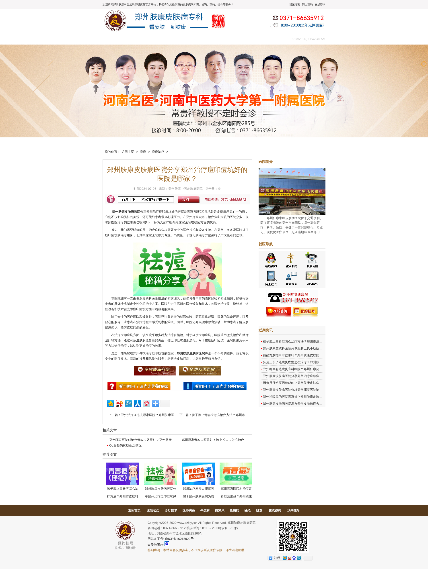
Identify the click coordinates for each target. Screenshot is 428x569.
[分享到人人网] (137, 403)
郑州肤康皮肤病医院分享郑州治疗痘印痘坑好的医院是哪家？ (305, 376)
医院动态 (153, 510)
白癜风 (219, 510)
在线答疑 (213, 39)
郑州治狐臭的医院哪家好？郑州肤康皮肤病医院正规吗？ (302, 396)
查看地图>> (156, 545)
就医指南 (294, 4)
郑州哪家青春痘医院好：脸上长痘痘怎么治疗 (213, 440)
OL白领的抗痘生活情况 (125, 445)
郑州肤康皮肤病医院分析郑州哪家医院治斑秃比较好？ (300, 390)
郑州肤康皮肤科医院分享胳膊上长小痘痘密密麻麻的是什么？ (305, 348)
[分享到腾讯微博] (128, 403)
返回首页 (134, 510)
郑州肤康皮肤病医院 (126, 211)
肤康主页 (112, 39)
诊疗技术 (171, 510)
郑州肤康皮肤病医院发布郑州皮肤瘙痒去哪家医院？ (299, 403)
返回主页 (127, 151)
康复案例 (233, 39)
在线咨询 (320, 4)
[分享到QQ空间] (110, 403)
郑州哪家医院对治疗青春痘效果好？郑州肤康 (140, 440)
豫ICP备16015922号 (179, 538)
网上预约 (307, 4)
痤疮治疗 (158, 151)
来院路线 (273, 39)
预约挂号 (293, 510)
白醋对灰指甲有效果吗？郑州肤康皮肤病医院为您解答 (300, 355)
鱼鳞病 (234, 510)
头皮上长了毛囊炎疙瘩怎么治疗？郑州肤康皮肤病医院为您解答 (306, 362)
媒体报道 (173, 39)
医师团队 (153, 39)
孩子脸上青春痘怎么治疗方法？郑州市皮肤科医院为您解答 (303, 341)
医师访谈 (189, 510)
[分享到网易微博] (146, 403)
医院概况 (133, 39)
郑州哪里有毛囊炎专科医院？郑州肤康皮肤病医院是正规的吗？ (306, 369)
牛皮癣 (205, 510)
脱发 (259, 510)
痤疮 (143, 151)
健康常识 (193, 39)
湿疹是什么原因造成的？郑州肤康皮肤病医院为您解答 (300, 383)
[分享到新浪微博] (119, 403)
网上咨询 (253, 39)
